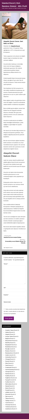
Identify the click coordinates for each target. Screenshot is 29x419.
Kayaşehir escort (9, 380)
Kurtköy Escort (9, 382)
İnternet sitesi (7, 302)
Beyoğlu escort (9, 348)
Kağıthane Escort (9, 377)
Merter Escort (8, 388)
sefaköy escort (9, 392)
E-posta (6, 294)
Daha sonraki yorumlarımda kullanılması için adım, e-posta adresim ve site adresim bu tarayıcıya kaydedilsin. (14, 311)
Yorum (6, 263)
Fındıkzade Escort (10, 367)
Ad (5, 287)
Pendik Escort (9, 390)
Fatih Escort (8, 365)
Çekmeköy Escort (10, 357)
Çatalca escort (9, 355)
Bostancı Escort (9, 351)
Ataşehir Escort (15, 46)
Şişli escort (8, 396)
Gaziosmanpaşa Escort (11, 369)
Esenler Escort (9, 361)
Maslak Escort (9, 386)
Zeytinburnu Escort (10, 408)
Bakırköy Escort (9, 342)
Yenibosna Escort (10, 406)
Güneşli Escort (9, 371)
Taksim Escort (9, 398)
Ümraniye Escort (9, 404)
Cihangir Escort (9, 359)
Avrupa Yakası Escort (11, 336)
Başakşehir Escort (10, 344)
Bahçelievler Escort (10, 340)
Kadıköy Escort (9, 375)
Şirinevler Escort (9, 394)
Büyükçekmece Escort (11, 353)
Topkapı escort (9, 400)
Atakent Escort (9, 332)
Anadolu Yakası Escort (11, 330)
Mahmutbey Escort (10, 384)
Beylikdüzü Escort (10, 346)
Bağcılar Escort (9, 338)
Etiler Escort (8, 363)
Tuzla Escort (8, 402)
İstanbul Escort (9, 373)
